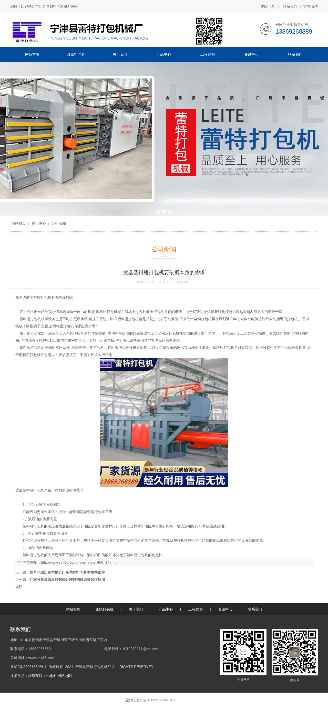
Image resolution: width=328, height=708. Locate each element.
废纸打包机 (105, 609)
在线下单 (267, 6)
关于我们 (136, 609)
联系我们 (290, 6)
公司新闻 (58, 223)
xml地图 (50, 676)
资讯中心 (38, 223)
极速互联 (35, 676)
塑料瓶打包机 (40, 297)
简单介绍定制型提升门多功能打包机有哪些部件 (67, 572)
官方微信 (310, 6)
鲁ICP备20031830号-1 (28, 667)
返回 (19, 587)
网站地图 (64, 676)
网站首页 (19, 223)
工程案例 (195, 609)
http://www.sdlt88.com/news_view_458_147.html (80, 562)
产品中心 (166, 609)
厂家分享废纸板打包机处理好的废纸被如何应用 (67, 579)
